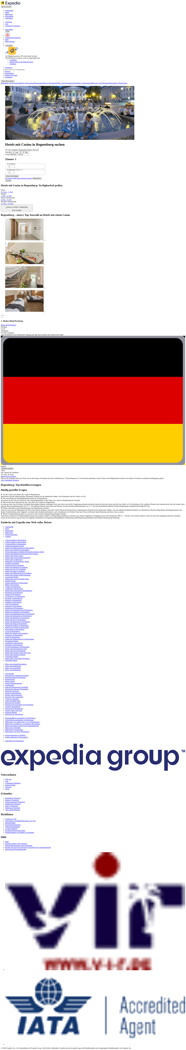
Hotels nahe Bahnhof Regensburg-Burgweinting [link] (21, 554)
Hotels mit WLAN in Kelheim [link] (15, 569)
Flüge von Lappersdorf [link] (13, 668)
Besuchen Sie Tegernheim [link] (14, 714)
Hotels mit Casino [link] (11, 75)
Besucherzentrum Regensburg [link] (15, 677)
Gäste (7, 154)
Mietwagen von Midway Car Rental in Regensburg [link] (22, 724)
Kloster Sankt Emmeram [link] (13, 695)
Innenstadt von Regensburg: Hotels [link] (17, 561)
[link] (23, 11)
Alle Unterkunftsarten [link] (12, 810)
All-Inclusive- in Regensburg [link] (15, 596)
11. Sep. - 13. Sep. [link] (7, 203)
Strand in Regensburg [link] (12, 637)
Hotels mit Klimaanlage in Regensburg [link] (18, 616)
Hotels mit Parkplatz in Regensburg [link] (17, 618)
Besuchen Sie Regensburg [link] (14, 708)
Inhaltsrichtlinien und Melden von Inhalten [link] (19, 832)
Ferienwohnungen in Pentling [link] (15, 735)
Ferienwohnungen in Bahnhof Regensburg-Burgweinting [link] (24, 552)
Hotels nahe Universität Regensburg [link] (17, 658)
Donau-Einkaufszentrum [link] (13, 683)
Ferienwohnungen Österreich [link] (15, 802)
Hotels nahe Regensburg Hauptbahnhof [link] (18, 591)
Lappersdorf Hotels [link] (11, 577)
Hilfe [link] (7, 842)
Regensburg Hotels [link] (11, 641)
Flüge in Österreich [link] (11, 806)
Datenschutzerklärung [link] (12, 827)
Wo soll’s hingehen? (12, 150)
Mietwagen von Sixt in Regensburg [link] (17, 732)
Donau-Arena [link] (10, 681)
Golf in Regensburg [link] (12, 604)
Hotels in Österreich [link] (12, 800)
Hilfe (7, 40)
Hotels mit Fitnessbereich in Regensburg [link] (19, 610)
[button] (93, 522)
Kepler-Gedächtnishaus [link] (13, 693)
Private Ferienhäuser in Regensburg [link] (17, 647)
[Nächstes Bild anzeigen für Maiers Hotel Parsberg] (3, 315)
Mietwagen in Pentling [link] (13, 728)
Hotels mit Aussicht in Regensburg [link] (17, 627)
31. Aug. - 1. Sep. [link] (7, 192)
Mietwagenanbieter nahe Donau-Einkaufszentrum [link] (22, 726)
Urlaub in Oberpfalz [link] (12, 699)
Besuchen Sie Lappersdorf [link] (14, 697)
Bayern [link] (7, 71)
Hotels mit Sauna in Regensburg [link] (16, 624)
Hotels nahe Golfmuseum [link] (13, 560)
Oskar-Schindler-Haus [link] (12, 701)
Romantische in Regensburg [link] (14, 629)
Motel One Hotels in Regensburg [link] (16, 633)
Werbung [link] (8, 787)
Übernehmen (37, 178)
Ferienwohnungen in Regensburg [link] (16, 583)
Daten (7, 152)
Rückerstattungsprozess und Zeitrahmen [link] (18, 845)
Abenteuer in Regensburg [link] (14, 635)
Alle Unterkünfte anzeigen (10, 480)
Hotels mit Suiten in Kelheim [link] (15, 571)
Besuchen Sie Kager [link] (12, 691)
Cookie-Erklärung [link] (11, 829)
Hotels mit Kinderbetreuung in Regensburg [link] (19, 614)
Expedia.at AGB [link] (10, 819)
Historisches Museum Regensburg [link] (16, 689)
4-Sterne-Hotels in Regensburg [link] (15, 542)
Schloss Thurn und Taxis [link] (13, 710)
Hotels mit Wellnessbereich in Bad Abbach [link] (19, 548)
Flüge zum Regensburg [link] (13, 666)
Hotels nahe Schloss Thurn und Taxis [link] (18, 653)
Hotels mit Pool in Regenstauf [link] (15, 651)
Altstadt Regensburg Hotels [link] (14, 546)
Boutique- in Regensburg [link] (13, 598)
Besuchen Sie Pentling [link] (12, 703)
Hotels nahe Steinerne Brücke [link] (15, 655)
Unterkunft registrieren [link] (13, 783)
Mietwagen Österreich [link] (12, 808)
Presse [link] (7, 789)
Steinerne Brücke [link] (11, 712)
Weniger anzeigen (7, 468)
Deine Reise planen (8, 81)
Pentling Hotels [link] (10, 581)
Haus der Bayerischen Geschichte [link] (16, 687)
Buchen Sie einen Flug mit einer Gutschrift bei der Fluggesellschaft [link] (28, 847)
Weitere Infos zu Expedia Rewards (21, 62)
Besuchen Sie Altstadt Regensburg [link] (17, 676)
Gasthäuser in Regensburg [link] (14, 589)
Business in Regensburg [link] (13, 600)
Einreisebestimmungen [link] (13, 825)
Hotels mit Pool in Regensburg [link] (15, 620)
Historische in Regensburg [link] (14, 608)
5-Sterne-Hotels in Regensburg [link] (15, 544)
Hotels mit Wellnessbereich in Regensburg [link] (19, 639)
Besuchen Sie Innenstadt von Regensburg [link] (19, 705)
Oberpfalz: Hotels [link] (11, 660)
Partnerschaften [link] (10, 785)
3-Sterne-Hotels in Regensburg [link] (15, 540)
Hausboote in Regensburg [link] (14, 593)
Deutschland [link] (9, 73)
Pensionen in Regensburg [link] (13, 645)
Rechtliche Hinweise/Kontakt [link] (15, 831)
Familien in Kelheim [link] (12, 563)
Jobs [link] (6, 781)
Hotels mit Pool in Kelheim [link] (14, 565)
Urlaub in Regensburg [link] (12, 707)
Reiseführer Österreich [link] (12, 798)
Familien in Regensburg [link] (13, 602)
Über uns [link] (8, 779)
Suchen (8, 181)
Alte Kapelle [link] (9, 674)
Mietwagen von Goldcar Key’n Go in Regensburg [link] (22, 722)
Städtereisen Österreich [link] (13, 804)
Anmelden (9, 45)
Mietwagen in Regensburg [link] (14, 730)
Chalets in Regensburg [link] (13, 587)
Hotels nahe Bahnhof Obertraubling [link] (17, 550)
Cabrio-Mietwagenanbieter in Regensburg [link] (19, 720)
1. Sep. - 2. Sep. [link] (6, 196)
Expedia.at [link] (8, 67)
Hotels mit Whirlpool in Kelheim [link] (16, 567)
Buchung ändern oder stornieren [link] (16, 844)
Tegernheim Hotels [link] (11, 657)
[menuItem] (10, 83)
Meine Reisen (10, 41)
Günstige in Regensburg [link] (13, 606)
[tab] (9, 527)
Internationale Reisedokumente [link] (15, 849)
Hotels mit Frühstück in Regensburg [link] (17, 612)
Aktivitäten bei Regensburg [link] (14, 741)
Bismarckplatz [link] (10, 679)
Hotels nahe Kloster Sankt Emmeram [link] (17, 575)
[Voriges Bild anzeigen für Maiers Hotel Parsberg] (2, 315)
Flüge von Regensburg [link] (13, 670)
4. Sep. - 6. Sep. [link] (6, 200)
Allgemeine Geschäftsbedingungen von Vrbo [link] (20, 821)
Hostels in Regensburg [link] (13, 594)
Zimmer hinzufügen (12, 176)
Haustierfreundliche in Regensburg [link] (17, 625)
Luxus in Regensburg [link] (12, 631)
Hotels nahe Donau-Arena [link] (14, 556)
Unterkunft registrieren (13, 38)
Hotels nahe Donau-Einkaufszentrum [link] (17, 558)
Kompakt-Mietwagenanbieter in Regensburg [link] (20, 718)
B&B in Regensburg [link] (12, 585)
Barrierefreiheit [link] (10, 823)
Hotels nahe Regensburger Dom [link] (16, 649)
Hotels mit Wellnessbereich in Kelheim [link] (18, 573)
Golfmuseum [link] (9, 685)
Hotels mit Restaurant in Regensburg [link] (17, 622)
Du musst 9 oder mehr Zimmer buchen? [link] (18, 178)
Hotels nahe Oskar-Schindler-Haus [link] (17, 579)
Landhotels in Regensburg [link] (14, 643)
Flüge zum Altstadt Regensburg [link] (16, 664)
